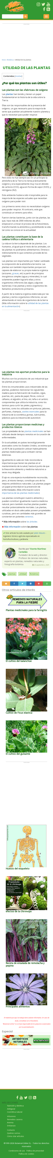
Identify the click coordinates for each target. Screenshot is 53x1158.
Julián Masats (39, 533)
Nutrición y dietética (15, 1105)
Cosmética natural (14, 1112)
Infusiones (11, 1116)
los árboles (32, 521)
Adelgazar (11, 1109)
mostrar (18, 76)
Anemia (10, 1122)
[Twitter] (25, 1098)
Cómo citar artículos (15, 1136)
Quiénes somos (13, 1133)
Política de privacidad (35, 1150)
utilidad (22, 573)
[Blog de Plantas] (34, 1098)
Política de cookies (26, 1154)
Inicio (4, 60)
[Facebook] (17, 1098)
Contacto (11, 1130)
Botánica (10, 60)
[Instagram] (30, 1098)
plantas (12, 573)
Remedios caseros (15, 1119)
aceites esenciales (30, 411)
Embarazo (11, 1125)
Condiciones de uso (17, 1150)
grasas (15, 273)
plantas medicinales (33, 431)
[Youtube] (21, 1098)
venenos (29, 516)
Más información (12, 526)
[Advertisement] (26, 42)
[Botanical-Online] (15, 6)
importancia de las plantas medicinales (20, 493)
